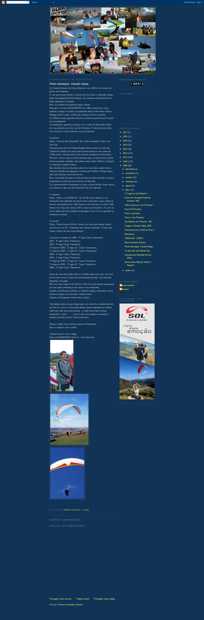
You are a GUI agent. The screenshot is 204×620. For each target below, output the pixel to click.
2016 (125, 136)
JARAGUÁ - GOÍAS (134, 238)
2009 (125, 165)
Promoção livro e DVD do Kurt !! (139, 230)
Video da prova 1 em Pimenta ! (139, 205)
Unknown (124, 289)
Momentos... (130, 234)
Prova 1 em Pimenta (134, 217)
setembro (130, 181)
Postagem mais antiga (104, 599)
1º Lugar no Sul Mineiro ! (136, 193)
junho (128, 270)
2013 (125, 149)
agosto (128, 186)
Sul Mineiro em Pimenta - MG (138, 221)
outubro (129, 177)
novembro (130, 173)
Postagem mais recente (60, 599)
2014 (125, 145)
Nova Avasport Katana (135, 242)
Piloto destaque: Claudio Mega (139, 246)
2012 (125, 153)
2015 (125, 140)
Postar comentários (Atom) (70, 604)
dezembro (130, 169)
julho (127, 190)
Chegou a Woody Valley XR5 (138, 226)
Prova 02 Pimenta (133, 209)
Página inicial (83, 599)
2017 (125, 132)
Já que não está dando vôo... (138, 251)
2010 (125, 161)
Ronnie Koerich (127, 285)
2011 (125, 157)
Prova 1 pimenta (132, 213)
